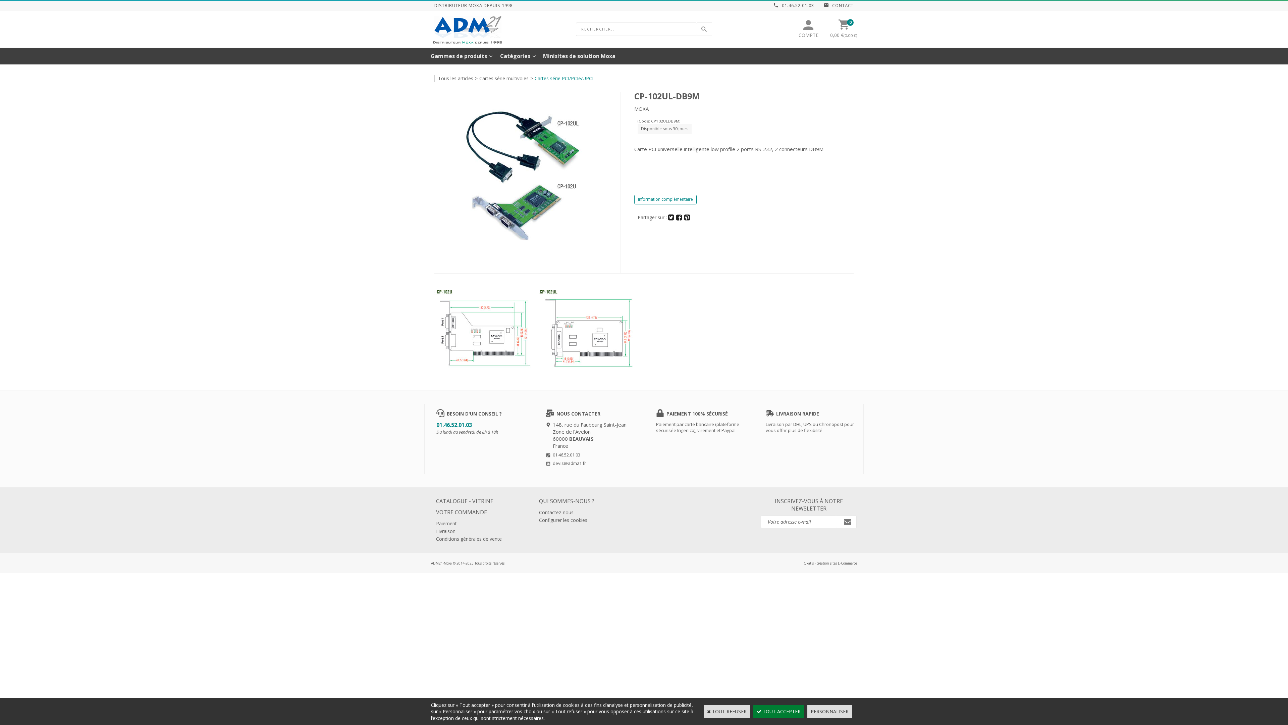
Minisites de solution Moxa (579, 56)
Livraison (445, 531)
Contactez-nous (556, 512)
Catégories (515, 56)
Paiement (446, 523)
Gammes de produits (459, 56)
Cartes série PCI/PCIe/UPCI (564, 78)
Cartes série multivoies (504, 78)
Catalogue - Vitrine (464, 501)
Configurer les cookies (563, 520)
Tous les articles (455, 78)
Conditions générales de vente (469, 539)
